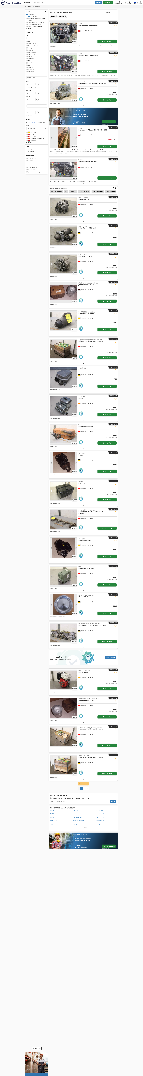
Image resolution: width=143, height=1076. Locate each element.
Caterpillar (32, 52)
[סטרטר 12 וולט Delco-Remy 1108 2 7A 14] (63, 235)
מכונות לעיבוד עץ (34, 24)
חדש (30, 149)
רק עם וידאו (32, 170)
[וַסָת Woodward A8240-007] (63, 576)
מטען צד (75, 814)
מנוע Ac (75, 824)
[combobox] (36, 128)
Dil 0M (52, 817)
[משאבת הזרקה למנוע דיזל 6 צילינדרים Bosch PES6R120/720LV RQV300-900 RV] (63, 91)
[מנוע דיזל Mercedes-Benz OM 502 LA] (63, 33)
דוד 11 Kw (53, 824)
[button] (140, 2)
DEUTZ (30, 56)
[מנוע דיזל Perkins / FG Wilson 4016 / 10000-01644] (63, 137)
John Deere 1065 (112, 191)
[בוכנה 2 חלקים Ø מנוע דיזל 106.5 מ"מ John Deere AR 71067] (63, 708)
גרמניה (33, 132)
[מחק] (56, 17)
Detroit (31, 58)
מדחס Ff (75, 810)
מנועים (31, 14)
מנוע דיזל (73, 191)
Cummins (31, 54)
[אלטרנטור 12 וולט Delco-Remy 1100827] (63, 264)
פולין (32, 134)
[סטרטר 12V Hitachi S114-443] (63, 548)
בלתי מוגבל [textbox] (31, 128)
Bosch (30, 41)
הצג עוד (83, 827)
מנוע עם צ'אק (99, 810)
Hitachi (31, 71)
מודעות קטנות (32, 158)
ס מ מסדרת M (100, 821)
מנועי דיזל (33, 16)
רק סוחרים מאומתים (34, 172)
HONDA (31, 69)
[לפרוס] (83, 49)
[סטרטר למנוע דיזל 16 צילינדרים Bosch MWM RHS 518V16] (63, 321)
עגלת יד (98, 824)
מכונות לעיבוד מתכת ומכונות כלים (36, 19)
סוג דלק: (28, 103)
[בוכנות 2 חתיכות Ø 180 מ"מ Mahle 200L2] (63, 604)
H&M (30, 67)
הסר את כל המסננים (74, 17)
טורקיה (33, 136)
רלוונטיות (109, 12)
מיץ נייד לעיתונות (77, 817)
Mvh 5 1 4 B (53, 821)
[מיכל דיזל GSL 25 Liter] (63, 491)
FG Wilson (31, 63)
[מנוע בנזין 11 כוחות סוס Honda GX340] (63, 680)
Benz (30, 48)
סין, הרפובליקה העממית (37, 138)
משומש (31, 151)
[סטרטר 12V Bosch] (63, 462)
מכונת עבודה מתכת (78, 821)
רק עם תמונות (32, 167)
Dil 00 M (52, 814)
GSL (30, 65)
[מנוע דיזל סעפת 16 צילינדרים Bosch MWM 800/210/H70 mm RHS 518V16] (63, 519)
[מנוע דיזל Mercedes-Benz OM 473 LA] (63, 63)
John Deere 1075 (98, 191)
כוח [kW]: (28, 96)
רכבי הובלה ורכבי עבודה (36, 22)
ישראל (31, 122)
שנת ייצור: (28, 90)
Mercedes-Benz (33, 46)
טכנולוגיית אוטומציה (35, 26)
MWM (30, 50)
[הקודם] (51, 33)
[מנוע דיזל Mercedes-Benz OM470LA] (63, 169)
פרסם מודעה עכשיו (109, 122)
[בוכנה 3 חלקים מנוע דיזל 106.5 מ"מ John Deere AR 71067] (63, 292)
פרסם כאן (37, 1048)
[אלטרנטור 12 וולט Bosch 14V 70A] (63, 207)
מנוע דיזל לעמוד (84, 191)
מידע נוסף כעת (110, 657)
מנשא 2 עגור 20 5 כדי (102, 814)
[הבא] (76, 33)
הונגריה (33, 140)
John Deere (32, 43)
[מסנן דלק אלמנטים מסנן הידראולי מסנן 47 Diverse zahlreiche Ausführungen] (63, 349)
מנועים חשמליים (56, 191)
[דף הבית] (25, 6)
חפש (99, 3)
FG (29, 61)
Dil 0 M (52, 810)
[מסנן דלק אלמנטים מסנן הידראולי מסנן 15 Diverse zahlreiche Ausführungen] (63, 736)
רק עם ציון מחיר (32, 87)
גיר (66, 191)
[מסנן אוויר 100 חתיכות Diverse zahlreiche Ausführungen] (63, 765)
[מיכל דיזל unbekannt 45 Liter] (63, 434)
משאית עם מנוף (100, 817)
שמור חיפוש (84, 784)
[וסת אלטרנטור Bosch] (63, 377)
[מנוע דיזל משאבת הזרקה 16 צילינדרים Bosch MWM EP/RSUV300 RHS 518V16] (63, 633)
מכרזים (30, 160)
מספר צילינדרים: (30, 110)
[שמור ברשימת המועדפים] (115, 26)
